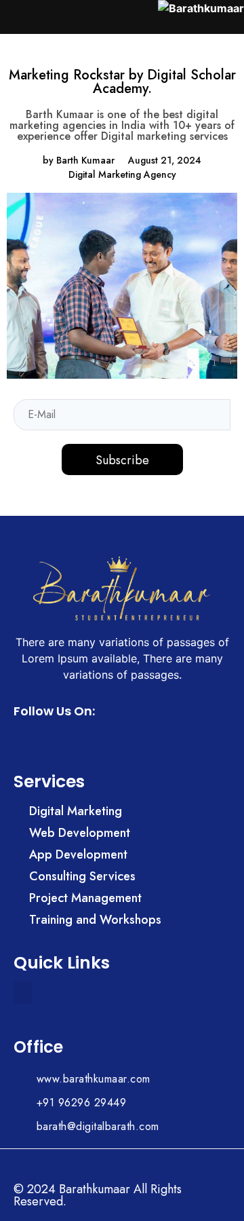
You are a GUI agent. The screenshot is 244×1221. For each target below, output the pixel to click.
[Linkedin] (43, 739)
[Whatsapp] (23, 739)
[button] (23, 992)
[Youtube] (63, 739)
